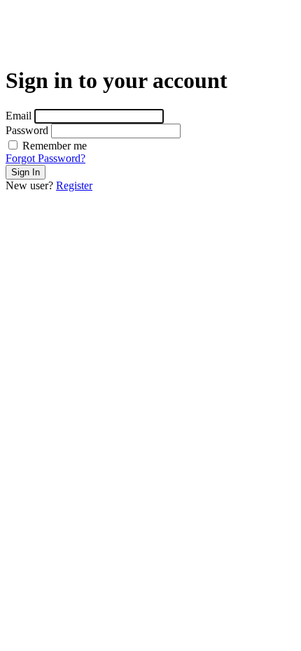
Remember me (53, 146)
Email (18, 116)
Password (27, 130)
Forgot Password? (45, 158)
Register (74, 185)
